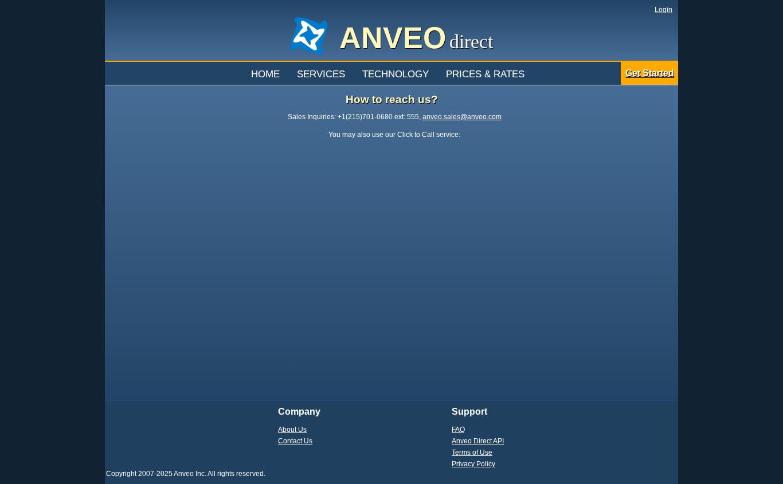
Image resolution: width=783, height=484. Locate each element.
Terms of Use (472, 452)
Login (663, 10)
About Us (292, 430)
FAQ (458, 430)
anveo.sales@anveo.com (462, 117)
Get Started (649, 73)
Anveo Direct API (478, 441)
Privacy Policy (473, 464)
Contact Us (295, 441)
